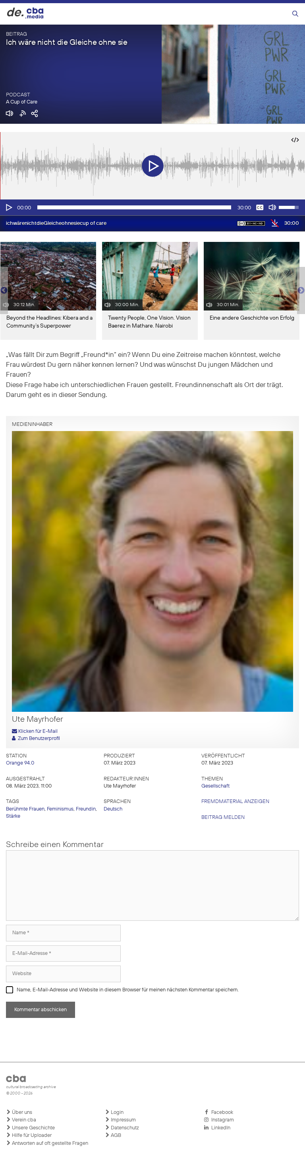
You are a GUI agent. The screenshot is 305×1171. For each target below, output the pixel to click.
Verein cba (23, 1120)
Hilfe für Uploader (31, 1135)
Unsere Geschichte (33, 1128)
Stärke (13, 816)
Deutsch (113, 809)
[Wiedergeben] (8, 207)
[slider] (134, 207)
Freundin (86, 809)
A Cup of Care (21, 102)
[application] (152, 207)
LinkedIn (219, 1128)
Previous (4, 291)
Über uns (21, 1112)
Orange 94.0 (20, 763)
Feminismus (60, 809)
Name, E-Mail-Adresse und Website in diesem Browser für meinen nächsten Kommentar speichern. (128, 990)
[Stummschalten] (272, 207)
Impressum (123, 1120)
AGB (115, 1135)
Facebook (221, 1112)
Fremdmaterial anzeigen (235, 801)
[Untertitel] (260, 207)
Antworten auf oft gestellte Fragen (49, 1143)
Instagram (221, 1120)
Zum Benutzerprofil (37, 738)
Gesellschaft (215, 786)
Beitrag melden (223, 817)
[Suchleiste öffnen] (295, 14)
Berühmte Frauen (25, 809)
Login (117, 1112)
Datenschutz (124, 1128)
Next (301, 291)
